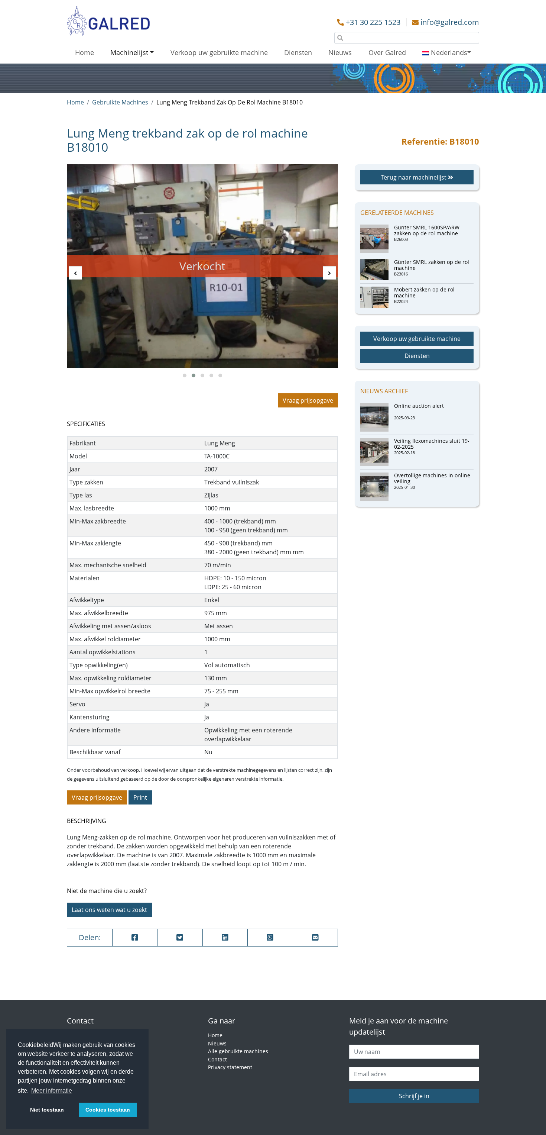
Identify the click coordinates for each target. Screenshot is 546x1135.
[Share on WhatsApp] (270, 938)
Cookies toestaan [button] (107, 1110)
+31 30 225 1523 (373, 22)
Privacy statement (230, 1067)
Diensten (298, 52)
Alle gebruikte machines (238, 1051)
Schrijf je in (414, 1096)
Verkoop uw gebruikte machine (219, 52)
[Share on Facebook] (135, 938)
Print (140, 797)
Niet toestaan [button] (47, 1110)
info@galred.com (449, 22)
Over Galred (387, 52)
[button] (184, 375)
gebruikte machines (120, 102)
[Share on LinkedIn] (225, 938)
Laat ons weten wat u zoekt (109, 910)
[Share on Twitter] (180, 938)
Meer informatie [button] (51, 1090)
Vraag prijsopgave (308, 400)
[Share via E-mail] (315, 938)
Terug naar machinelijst (414, 177)
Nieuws (340, 52)
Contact (217, 1059)
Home (84, 52)
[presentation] (75, 273)
